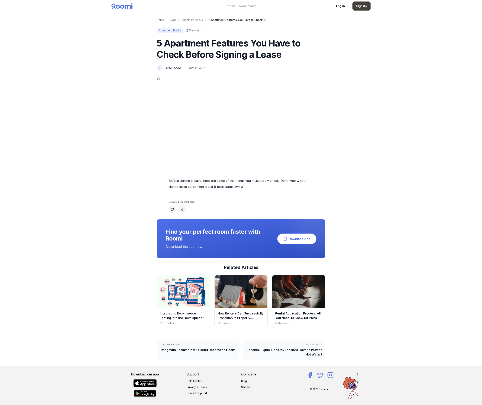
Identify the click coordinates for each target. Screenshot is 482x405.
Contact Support (197, 393)
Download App (299, 239)
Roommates (247, 6)
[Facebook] (310, 375)
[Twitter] (320, 375)
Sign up (361, 6)
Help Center (194, 381)
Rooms (231, 6)
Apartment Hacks (192, 19)
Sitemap (246, 387)
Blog (173, 19)
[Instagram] (330, 375)
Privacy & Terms (197, 387)
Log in (340, 6)
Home (160, 19)
